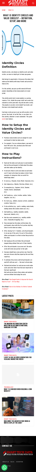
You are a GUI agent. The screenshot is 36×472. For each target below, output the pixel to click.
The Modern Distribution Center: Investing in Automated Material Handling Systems (16, 325)
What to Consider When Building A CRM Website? (18, 390)
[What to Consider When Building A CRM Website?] (18, 374)
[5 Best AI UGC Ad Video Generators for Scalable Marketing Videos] (18, 342)
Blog (12, 461)
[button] (4, 467)
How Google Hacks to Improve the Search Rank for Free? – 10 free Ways (17, 280)
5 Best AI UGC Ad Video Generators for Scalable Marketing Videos (18, 358)
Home (4, 10)
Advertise (19, 461)
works (3, 119)
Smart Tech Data (10, 321)
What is (11, 10)
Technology (8, 387)
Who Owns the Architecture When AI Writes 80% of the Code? (17, 422)
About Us (5, 461)
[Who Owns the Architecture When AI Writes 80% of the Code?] (18, 406)
